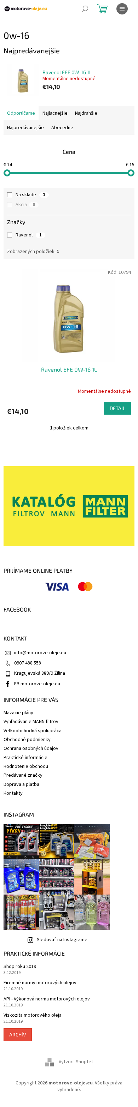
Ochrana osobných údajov (31, 748)
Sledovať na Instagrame (62, 939)
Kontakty (13, 793)
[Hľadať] (85, 9)
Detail (117, 408)
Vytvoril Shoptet (76, 1061)
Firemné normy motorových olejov (40, 983)
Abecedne (62, 127)
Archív (17, 1034)
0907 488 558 (27, 663)
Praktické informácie (25, 757)
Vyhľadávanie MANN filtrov (31, 721)
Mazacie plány (18, 712)
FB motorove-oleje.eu (37, 683)
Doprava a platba (21, 784)
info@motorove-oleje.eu (40, 652)
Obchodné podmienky (27, 739)
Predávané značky (23, 775)
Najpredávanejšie (25, 127)
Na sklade (30, 194)
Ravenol (29, 235)
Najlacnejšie (55, 113)
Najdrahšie (86, 113)
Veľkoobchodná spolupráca (33, 730)
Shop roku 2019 (20, 966)
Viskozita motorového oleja (33, 1015)
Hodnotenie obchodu (26, 766)
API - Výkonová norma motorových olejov (47, 999)
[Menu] (122, 9)
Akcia (25, 204)
